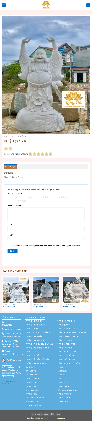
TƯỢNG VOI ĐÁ (63, 382)
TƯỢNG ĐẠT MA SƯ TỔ (66, 344)
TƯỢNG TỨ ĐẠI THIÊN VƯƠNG (37, 348)
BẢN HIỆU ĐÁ (62, 371)
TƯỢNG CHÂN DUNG (34, 379)
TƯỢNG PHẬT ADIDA (34, 321)
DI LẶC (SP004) (39, 307)
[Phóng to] (88, 131)
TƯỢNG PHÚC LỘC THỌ (66, 359)
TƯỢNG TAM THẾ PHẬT (66, 356)
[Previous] (1, 294)
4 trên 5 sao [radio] (54, 197)
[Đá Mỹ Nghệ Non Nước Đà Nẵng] (46, 5)
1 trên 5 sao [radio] (11, 197)
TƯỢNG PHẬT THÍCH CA (66, 321)
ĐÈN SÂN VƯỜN (32, 402)
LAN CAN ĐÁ (62, 375)
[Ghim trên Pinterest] (46, 154)
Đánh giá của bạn (15, 194)
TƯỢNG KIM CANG (64, 340)
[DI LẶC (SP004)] (46, 290)
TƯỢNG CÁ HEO (63, 386)
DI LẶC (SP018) (69, 307)
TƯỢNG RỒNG (31, 386)
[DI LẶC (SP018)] (76, 290)
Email (10, 235)
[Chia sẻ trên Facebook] (34, 154)
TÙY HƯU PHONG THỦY (35, 398)
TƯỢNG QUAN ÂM (64, 325)
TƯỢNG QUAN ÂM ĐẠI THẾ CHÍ (38, 332)
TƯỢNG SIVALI (31, 352)
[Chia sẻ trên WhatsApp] (30, 154)
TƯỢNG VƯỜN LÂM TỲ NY (67, 352)
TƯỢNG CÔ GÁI (32, 382)
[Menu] (3, 5)
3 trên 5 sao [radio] (38, 197)
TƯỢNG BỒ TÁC (32, 329)
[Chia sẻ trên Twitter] (38, 154)
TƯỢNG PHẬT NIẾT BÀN (35, 325)
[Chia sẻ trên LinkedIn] (50, 154)
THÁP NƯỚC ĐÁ (32, 375)
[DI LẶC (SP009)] (16, 290)
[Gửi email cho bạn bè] (42, 154)
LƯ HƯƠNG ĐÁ (31, 371)
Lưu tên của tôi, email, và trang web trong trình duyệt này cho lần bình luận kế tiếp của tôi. (46, 245)
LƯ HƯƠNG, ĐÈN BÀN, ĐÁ (67, 390)
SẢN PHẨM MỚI (63, 402)
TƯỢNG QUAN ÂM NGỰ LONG (68, 329)
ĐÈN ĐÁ (60, 367)
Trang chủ (7, 136)
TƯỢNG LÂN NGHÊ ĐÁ (65, 398)
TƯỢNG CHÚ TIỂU (33, 356)
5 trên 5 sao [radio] (13, 201)
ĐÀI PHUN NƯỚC (32, 390)
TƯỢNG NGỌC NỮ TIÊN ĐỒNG (68, 363)
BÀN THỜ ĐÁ (31, 367)
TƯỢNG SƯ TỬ (31, 394)
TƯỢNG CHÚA (62, 379)
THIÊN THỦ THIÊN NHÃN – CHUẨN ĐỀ (71, 332)
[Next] (90, 294)
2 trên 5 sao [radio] (23, 197)
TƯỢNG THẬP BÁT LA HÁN (67, 336)
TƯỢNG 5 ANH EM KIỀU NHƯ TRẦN (39, 344)
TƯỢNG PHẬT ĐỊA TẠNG (35, 340)
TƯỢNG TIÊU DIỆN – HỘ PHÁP (37, 359)
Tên (10, 225)
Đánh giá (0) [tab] (10, 167)
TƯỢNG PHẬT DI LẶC (22, 136)
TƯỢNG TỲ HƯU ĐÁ (64, 394)
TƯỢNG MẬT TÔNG (64, 348)
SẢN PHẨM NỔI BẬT (34, 405)
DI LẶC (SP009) (9, 307)
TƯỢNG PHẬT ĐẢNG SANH (36, 363)
